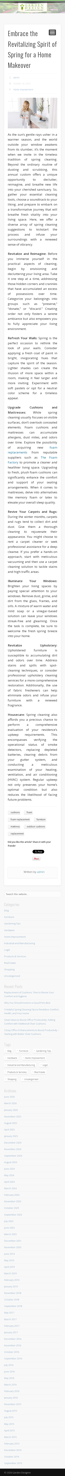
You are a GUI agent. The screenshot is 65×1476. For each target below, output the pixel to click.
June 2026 (9, 1096)
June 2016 (9, 1371)
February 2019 (11, 1280)
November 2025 (12, 1116)
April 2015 (9, 1430)
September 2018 (13, 1306)
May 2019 (9, 1260)
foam (29, 812)
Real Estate (10, 962)
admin (16, 77)
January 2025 (11, 1136)
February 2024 (11, 1194)
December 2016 (12, 1338)
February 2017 (11, 1325)
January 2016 (11, 1397)
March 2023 (10, 1234)
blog (6, 910)
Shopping (9, 969)
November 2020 (12, 1247)
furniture (41, 819)
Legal (7, 949)
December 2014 (12, 1450)
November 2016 (12, 1345)
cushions (15, 812)
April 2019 (9, 1266)
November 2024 (12, 1149)
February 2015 (11, 1443)
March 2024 (10, 1188)
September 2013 (13, 1463)
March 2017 (10, 1319)
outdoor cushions (36, 826)
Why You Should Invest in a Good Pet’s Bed (27, 1002)
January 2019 (11, 1286)
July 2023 (8, 1221)
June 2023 (9, 1227)
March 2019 (10, 1273)
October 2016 (11, 1352)
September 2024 (13, 1155)
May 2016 (9, 1378)
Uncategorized (12, 976)
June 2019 (9, 1253)
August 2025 (10, 1123)
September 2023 (13, 1214)
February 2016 (11, 1391)
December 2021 (12, 1240)
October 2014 (11, 1456)
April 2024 (9, 1181)
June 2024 (9, 1168)
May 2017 (9, 1312)
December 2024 (12, 1142)
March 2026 (10, 1103)
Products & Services (15, 956)
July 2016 (8, 1365)
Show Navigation (52, 32)
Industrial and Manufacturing (19, 943)
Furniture (9, 917)
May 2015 (9, 1424)
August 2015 (10, 1410)
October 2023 (11, 1208)
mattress (15, 826)
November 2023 (12, 1201)
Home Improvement (23, 89)
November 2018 (12, 1293)
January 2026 (11, 1110)
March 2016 (10, 1384)
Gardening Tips (12, 923)
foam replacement (20, 819)
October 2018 (11, 1299)
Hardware (9, 930)
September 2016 (13, 1358)
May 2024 (9, 1175)
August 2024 (10, 1162)
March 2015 (10, 1437)
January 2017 (11, 1332)
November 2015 (12, 1404)
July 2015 (8, 1417)
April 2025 (9, 1129)
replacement (17, 833)
